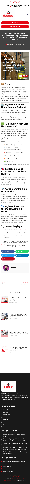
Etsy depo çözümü (8, 242)
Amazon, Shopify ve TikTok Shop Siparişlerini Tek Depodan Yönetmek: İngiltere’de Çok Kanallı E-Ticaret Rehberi (18, 332)
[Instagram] (16, 2)
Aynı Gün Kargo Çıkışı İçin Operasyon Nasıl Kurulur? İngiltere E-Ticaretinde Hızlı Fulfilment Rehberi (18, 349)
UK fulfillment (15, 246)
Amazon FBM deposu (8, 241)
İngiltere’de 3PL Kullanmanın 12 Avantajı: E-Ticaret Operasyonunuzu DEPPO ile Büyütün (18, 315)
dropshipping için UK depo (21, 241)
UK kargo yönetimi (23, 246)
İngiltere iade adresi (8, 244)
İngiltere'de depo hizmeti (20, 244)
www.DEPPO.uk (22, 229)
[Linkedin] (14, 2)
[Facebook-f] (11, 2)
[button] (28, 15)
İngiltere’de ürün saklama (9, 245)
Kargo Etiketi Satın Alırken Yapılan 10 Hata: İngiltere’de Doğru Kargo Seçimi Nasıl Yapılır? (17, 299)
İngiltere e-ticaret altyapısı (19, 242)
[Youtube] (19, 2)
